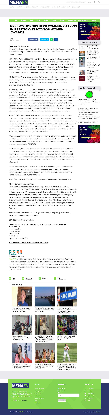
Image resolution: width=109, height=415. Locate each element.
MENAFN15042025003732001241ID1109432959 (28, 243)
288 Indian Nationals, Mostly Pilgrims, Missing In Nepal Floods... (66, 338)
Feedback (37, 403)
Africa (45, 20)
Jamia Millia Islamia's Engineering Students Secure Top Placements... (22, 338)
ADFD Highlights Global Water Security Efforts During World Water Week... (44, 309)
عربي (89, 2)
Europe (23, 20)
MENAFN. (21, 411)
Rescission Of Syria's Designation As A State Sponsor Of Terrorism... (93, 47)
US (14, 20)
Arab (31, 20)
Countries (65, 7)
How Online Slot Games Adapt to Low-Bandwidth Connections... (88, 109)
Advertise (37, 396)
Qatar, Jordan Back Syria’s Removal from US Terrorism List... (93, 53)
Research (55, 7)
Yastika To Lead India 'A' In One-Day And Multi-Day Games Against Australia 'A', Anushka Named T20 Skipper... (67, 367)
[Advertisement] (55, 13)
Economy (63, 20)
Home (12, 7)
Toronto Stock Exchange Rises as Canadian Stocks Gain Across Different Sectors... (89, 117)
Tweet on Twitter (44, 39)
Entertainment (80, 20)
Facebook (90, 388)
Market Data (44, 7)
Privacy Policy (39, 391)
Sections (75, 7)
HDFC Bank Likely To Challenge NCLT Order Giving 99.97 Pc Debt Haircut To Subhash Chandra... (67, 310)
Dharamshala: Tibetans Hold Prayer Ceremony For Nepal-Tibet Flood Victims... (22, 309)
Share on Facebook (33, 39)
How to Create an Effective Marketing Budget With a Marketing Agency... (88, 121)
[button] (94, 2)
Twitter (89, 391)
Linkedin (89, 398)
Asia (38, 20)
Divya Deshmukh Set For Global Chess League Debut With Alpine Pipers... (21, 366)
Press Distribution (30, 7)
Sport (93, 20)
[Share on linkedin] (56, 39)
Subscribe (62, 400)
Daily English (62, 389)
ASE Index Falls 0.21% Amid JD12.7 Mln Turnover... (93, 72)
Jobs (36, 400)
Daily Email (90, 396)
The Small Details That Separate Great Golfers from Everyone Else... (88, 113)
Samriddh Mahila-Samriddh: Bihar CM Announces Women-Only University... (44, 366)
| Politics (53, 20)
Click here (23, 400)
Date (11, 39)
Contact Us (38, 393)
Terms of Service (39, 388)
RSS (88, 400)
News (19, 7)
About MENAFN (39, 398)
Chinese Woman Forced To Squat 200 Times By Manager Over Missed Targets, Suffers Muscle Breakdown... (44, 339)
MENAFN (13, 47)
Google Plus (91, 393)
